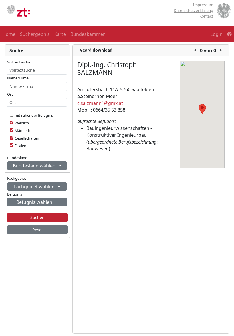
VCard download (96, 50)
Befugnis (14, 194)
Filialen (20, 145)
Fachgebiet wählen (35, 186)
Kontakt (206, 16)
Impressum (203, 4)
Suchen (37, 217)
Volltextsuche (18, 62)
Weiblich (22, 123)
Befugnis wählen (34, 202)
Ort (10, 94)
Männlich (22, 130)
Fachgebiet (16, 178)
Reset (37, 229)
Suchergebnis (35, 34)
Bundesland (17, 157)
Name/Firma (18, 78)
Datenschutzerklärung (193, 10)
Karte (60, 34)
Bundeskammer (87, 34)
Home (8, 34)
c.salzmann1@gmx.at (100, 103)
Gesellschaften (27, 138)
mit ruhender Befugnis (34, 115)
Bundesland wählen (35, 166)
